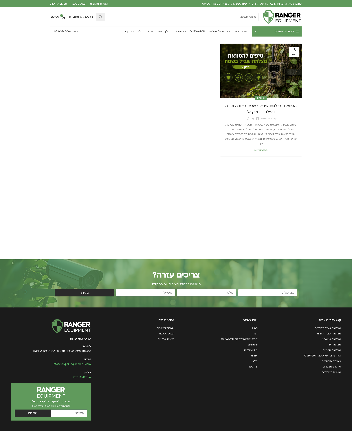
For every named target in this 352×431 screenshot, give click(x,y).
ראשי (255, 328)
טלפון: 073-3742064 (66, 31)
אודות (254, 355)
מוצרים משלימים (331, 372)
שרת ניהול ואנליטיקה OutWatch (322, 355)
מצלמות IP (335, 344)
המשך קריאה (260, 150)
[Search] (100, 17)
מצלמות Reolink (331, 339)
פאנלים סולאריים (331, 361)
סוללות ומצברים (332, 366)
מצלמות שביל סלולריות (328, 328)
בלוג (255, 361)
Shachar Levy (268, 118)
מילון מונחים (251, 350)
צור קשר (253, 366)
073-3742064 (82, 377)
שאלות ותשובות (165, 328)
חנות (255, 333)
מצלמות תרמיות (332, 350)
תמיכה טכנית (166, 333)
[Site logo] (282, 16)
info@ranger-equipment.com (72, 364)
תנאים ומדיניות (166, 339)
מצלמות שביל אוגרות (329, 333)
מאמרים (261, 98)
